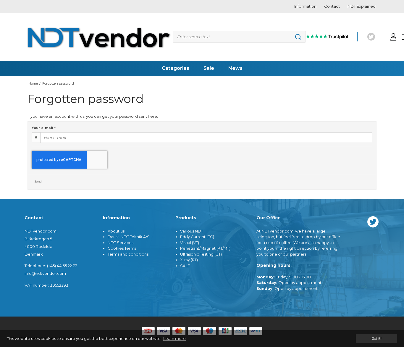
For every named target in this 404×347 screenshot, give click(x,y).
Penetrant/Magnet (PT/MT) (205, 248)
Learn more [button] (174, 338)
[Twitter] (371, 37)
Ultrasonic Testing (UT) (201, 254)
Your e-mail (44, 128)
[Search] (239, 37)
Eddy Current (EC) (197, 236)
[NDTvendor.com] (99, 37)
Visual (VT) (189, 242)
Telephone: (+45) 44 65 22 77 (51, 265)
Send (38, 181)
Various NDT (191, 231)
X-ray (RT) (189, 259)
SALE (185, 265)
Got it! (376, 338)
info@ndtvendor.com (45, 273)
